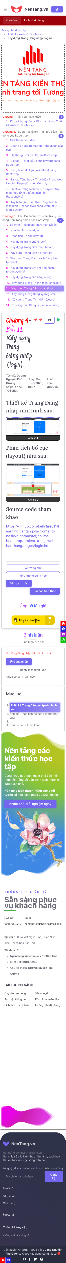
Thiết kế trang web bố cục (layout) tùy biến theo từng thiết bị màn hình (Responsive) (32, 192)
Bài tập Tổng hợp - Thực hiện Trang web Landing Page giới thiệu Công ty (34, 181)
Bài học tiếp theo (45, 591)
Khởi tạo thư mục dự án (25, 230)
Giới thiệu (9, 1196)
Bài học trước (19, 583)
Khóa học (12, 20)
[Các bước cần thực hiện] (8, 1260)
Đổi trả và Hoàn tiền (47, 999)
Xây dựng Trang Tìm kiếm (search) (34, 299)
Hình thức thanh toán (17, 1005)
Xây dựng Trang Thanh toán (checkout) (37, 283)
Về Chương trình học (33, 575)
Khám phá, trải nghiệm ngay (30, 804)
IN (49, 320)
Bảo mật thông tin (15, 999)
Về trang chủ (32, 568)
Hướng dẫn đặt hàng (47, 1005)
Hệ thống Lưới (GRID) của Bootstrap (34, 155)
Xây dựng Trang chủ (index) (28, 241)
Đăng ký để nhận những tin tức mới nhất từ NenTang (33, 1168)
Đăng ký (53, 1176)
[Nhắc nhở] (3, 1260)
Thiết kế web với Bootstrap (25, 34)
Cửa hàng (9, 1203)
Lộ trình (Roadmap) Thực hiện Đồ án (33, 224)
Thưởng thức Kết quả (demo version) (35, 305)
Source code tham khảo (25, 725)
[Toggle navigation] (5, 9)
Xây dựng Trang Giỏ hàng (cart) (31, 277)
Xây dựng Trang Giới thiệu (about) (32, 247)
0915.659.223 (13, 923)
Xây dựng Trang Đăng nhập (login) (33, 288)
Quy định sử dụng (15, 993)
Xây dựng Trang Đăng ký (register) (34, 294)
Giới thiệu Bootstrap (23, 140)
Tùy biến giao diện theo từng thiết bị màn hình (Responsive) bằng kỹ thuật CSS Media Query (33, 205)
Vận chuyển (42, 993)
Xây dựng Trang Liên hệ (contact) (31, 253)
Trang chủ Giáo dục (14, 30)
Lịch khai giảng (34, 20)
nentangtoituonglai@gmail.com (43, 923)
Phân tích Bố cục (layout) (27, 236)
